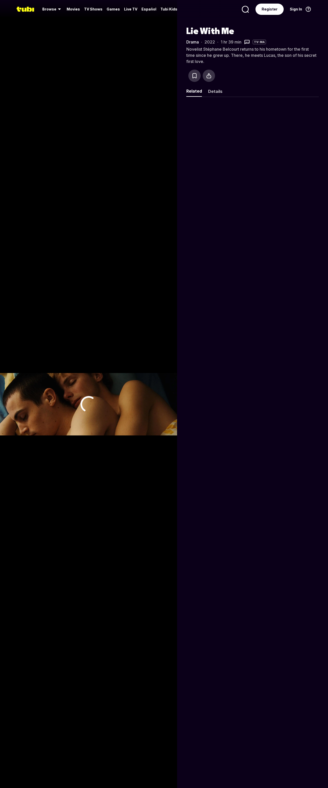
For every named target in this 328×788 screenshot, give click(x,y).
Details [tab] (215, 91)
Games (113, 9)
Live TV (130, 9)
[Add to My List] (194, 76)
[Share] (209, 76)
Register (270, 9)
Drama (192, 42)
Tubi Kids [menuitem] (168, 9)
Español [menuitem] (148, 9)
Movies (73, 9)
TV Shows (93, 9)
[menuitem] (52, 9)
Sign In (296, 9)
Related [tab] (194, 91)
